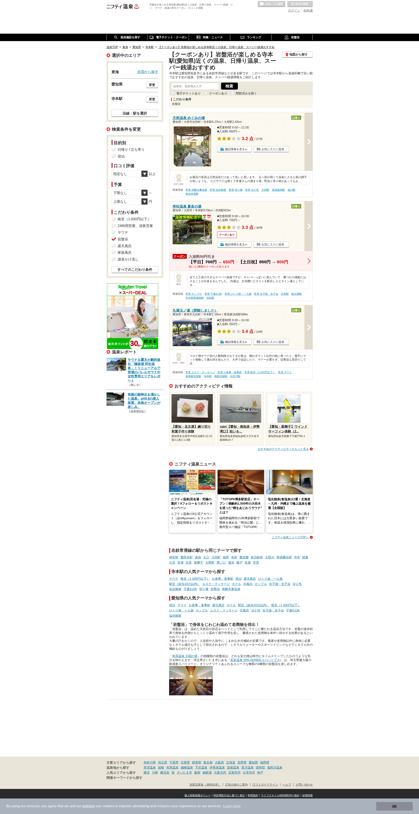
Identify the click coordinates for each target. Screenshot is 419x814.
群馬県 (196, 762)
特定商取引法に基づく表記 (229, 795)
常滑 (256, 562)
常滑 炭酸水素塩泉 (196, 189)
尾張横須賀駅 (193, 376)
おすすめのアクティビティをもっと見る (283, 449)
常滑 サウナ (285, 372)
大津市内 (249, 772)
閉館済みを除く (246, 93)
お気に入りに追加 (272, 149)
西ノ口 (221, 562)
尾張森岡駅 (278, 189)
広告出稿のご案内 (236, 784)
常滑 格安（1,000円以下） (259, 372)
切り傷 (203, 589)
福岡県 (264, 762)
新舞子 (198, 562)
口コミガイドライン (265, 784)
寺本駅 (208, 376)
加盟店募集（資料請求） (205, 784)
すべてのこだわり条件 (134, 269)
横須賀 (164, 772)
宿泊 (238, 578)
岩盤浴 (215, 589)
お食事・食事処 (222, 578)
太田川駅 (235, 376)
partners (88, 806)
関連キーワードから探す (124, 777)
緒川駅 (291, 189)
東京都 (208, 762)
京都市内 (234, 772)
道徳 (198, 557)
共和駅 (285, 293)
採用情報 (307, 795)
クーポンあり (218, 93)
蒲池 (231, 562)
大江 (206, 557)
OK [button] (394, 806)
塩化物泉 (175, 589)
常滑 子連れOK (213, 293)
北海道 (230, 762)
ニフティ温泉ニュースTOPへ (290, 537)
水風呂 (247, 584)
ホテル (236, 584)
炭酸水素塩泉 (231, 589)
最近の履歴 (300, 4)
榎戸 (239, 562)
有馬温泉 (172, 767)
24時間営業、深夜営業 (135, 226)
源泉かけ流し (128, 259)
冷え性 (297, 584)
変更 (152, 85)
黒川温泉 (247, 767)
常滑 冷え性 (252, 189)
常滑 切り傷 (235, 189)
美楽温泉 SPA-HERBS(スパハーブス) (255, 660)
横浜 (147, 772)
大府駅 (265, 189)
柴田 (226, 557)
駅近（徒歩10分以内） (184, 584)
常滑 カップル (193, 293)
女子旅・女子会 (279, 584)
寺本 (297, 557)
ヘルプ (287, 784)
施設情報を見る (235, 149)
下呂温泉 (201, 767)
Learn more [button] (232, 806)
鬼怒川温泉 (274, 767)
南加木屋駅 (192, 193)
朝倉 (305, 557)
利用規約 (253, 795)
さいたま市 (184, 772)
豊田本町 (186, 557)
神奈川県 (150, 762)
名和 (234, 557)
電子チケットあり (188, 93)
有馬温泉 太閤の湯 (184, 656)
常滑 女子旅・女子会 (266, 293)
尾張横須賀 (284, 557)
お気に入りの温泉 (271, 4)
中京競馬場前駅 (194, 297)
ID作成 (308, 10)
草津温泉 (150, 767)
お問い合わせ (304, 784)
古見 (172, 562)
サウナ (173, 578)
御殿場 (207, 772)
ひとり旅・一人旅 (270, 578)
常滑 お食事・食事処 (230, 372)
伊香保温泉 (217, 767)
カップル (261, 584)
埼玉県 (162, 762)
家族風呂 (125, 252)
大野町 (210, 562)
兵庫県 (185, 762)
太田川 (269, 557)
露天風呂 (250, 578)
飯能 (197, 772)
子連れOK (190, 589)
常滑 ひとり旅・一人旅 (238, 293)
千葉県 (174, 762)
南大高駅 (296, 293)
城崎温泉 (187, 767)
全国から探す (147, 72)
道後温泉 (233, 767)
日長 (189, 562)
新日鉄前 (257, 557)
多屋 (248, 562)
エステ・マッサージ (216, 584)
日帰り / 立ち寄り (131, 149)
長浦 (180, 562)
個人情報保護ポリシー (197, 795)
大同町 (216, 557)
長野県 (242, 762)
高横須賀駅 (220, 376)
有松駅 (210, 297)
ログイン (294, 10)
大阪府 (219, 762)
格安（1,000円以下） (195, 578)
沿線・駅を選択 (135, 113)
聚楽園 (244, 557)
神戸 (260, 772)
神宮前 (173, 557)
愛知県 (253, 762)
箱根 (161, 767)
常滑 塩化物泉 (218, 189)
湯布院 (260, 767)
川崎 (155, 772)
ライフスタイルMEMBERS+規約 (280, 795)
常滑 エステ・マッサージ (200, 372)
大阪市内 (220, 772)
